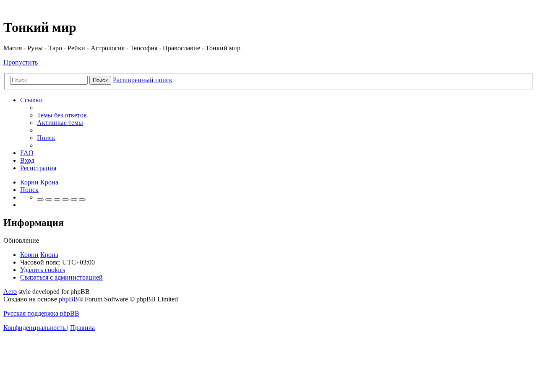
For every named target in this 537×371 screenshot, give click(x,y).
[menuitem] (62, 115)
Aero (10, 291)
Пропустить (20, 62)
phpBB (68, 299)
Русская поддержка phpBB (41, 313)
